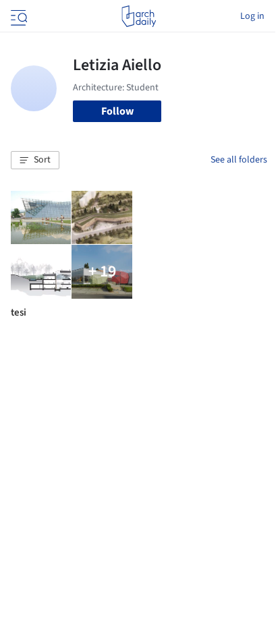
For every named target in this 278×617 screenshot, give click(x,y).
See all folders (239, 160)
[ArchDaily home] (138, 16)
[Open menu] (17, 16)
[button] (35, 160)
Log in (252, 16)
